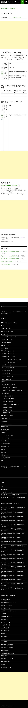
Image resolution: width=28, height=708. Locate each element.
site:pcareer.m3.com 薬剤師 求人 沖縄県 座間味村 (13, 554)
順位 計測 (3, 664)
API (2, 486)
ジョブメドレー (6, 365)
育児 (2, 449)
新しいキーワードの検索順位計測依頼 (10, 251)
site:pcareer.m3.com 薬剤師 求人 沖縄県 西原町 (12, 571)
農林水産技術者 (7, 407)
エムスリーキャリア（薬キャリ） (10, 359)
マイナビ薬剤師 (6, 370)
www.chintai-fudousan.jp (10, 185)
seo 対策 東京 (4, 641)
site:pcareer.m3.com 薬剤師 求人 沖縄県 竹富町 (12, 512)
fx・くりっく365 (6, 435)
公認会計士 (4, 457)
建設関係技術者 (7, 401)
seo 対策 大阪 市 (5, 627)
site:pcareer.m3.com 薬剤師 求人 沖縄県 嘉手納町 (13, 588)
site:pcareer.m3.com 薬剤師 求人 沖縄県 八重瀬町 (13, 520)
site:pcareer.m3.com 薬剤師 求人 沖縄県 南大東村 (13, 541)
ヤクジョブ (5, 373)
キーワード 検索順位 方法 (7, 647)
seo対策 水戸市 (4, 619)
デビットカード (5, 342)
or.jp (6, 8)
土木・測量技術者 (7, 398)
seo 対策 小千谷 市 (5, 622)
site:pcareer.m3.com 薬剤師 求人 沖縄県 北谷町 (12, 583)
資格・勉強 (3, 455)
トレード (4, 438)
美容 (3, 421)
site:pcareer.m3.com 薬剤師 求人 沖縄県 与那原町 (13, 567)
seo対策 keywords (5, 608)
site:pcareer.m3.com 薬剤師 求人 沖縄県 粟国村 (12, 550)
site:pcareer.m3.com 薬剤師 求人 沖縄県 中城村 (12, 575)
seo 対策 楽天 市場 (5, 625)
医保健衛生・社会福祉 (7, 384)
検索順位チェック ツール (7, 658)
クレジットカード (6, 339)
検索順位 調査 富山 (5, 661)
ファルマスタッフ (6, 367)
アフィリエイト (4, 328)
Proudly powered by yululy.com (7, 706)
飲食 (2, 460)
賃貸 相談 (2, 117)
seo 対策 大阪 (4, 633)
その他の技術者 (7, 396)
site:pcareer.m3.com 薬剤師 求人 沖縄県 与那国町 (13, 508)
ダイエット (5, 424)
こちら (22, 312)
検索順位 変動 (4, 656)
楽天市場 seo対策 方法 (6, 616)
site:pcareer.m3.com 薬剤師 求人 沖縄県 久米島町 (13, 524)
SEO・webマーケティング (7, 322)
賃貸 (2, 452)
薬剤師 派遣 (5, 379)
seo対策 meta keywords (6, 605)
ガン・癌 (4, 348)
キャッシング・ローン (7, 337)
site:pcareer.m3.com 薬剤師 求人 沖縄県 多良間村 (13, 516)
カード (2, 334)
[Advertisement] (14, 35)
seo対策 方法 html (5, 599)
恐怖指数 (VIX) (5, 441)
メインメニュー (26, 2)
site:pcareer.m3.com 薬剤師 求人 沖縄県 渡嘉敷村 (13, 558)
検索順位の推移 (4, 650)
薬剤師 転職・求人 (6, 356)
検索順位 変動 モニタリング (7, 653)
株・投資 (3, 429)
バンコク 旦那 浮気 (5, 264)
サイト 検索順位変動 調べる (7, 644)
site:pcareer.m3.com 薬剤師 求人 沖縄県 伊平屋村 (13, 533)
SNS (2, 325)
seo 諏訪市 (3, 613)
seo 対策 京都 (4, 636)
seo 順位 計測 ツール (6, 667)
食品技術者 (6, 412)
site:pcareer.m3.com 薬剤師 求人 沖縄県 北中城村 (13, 579)
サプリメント (4, 345)
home (2, 8)
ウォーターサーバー (6, 331)
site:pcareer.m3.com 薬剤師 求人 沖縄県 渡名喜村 (13, 545)
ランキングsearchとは (6, 492)
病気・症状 (4, 418)
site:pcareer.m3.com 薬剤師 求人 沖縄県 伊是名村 (13, 529)
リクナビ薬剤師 (6, 376)
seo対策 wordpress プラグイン (8, 602)
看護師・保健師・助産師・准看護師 (12, 390)
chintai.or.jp (12, 8)
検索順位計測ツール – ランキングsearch (11, 2)
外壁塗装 (3, 427)
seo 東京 (3, 639)
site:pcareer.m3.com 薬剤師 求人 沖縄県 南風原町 (13, 562)
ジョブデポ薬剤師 (6, 362)
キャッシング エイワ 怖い (7, 261)
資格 (3, 382)
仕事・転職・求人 (5, 351)
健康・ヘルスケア (5, 415)
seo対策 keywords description (8, 611)
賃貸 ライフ (2, 74)
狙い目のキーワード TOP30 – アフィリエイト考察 (13, 497)
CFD (3, 432)
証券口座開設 (5, 443)
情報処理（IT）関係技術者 (9, 404)
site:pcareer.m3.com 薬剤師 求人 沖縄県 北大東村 (13, 537)
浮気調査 (3, 446)
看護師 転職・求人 (6, 353)
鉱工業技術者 (6, 410)
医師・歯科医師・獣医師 (9, 387)
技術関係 (4, 393)
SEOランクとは (17, 17)
